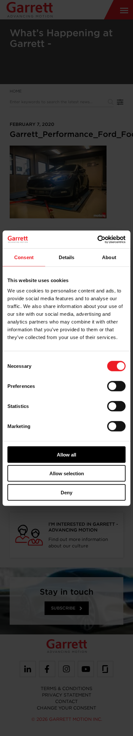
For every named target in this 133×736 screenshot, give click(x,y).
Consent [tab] (24, 257)
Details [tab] (67, 257)
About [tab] (109, 257)
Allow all (66, 454)
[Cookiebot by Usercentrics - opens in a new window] (97, 239)
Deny (66, 492)
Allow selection (66, 473)
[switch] (116, 386)
